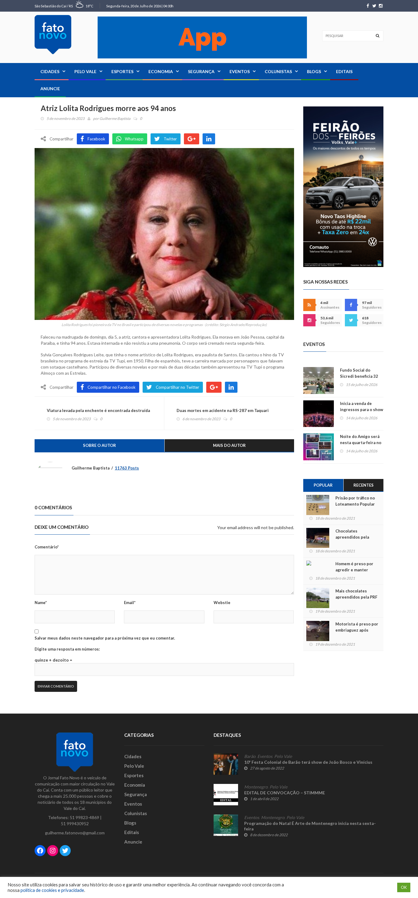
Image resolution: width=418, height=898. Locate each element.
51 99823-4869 (84, 817)
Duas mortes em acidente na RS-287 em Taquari (223, 410)
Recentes (363, 485)
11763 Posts (127, 468)
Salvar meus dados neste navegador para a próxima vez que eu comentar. (105, 638)
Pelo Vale (85, 71)
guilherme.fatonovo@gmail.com (75, 832)
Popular (323, 485)
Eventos (240, 71)
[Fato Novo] (53, 34)
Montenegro (256, 787)
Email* (130, 602)
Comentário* (47, 546)
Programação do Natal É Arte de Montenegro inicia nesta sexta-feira (310, 826)
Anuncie (50, 88)
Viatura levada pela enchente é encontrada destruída (98, 410)
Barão (250, 756)
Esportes (122, 71)
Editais (344, 71)
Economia (160, 71)
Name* (41, 602)
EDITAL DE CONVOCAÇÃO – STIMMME (284, 792)
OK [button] (404, 887)
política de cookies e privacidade (52, 890)
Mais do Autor (229, 445)
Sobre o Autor (99, 445)
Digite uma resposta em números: (67, 649)
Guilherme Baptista (114, 118)
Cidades (49, 71)
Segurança (201, 71)
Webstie (222, 602)
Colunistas (278, 71)
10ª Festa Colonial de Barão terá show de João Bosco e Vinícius (308, 762)
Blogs (314, 71)
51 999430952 (75, 823)
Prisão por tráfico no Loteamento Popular (355, 501)
